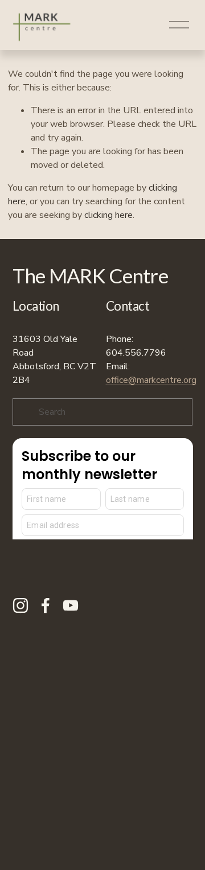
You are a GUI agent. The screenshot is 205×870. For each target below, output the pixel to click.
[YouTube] (71, 605)
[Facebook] (46, 605)
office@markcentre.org (151, 380)
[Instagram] (20, 605)
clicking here (108, 215)
